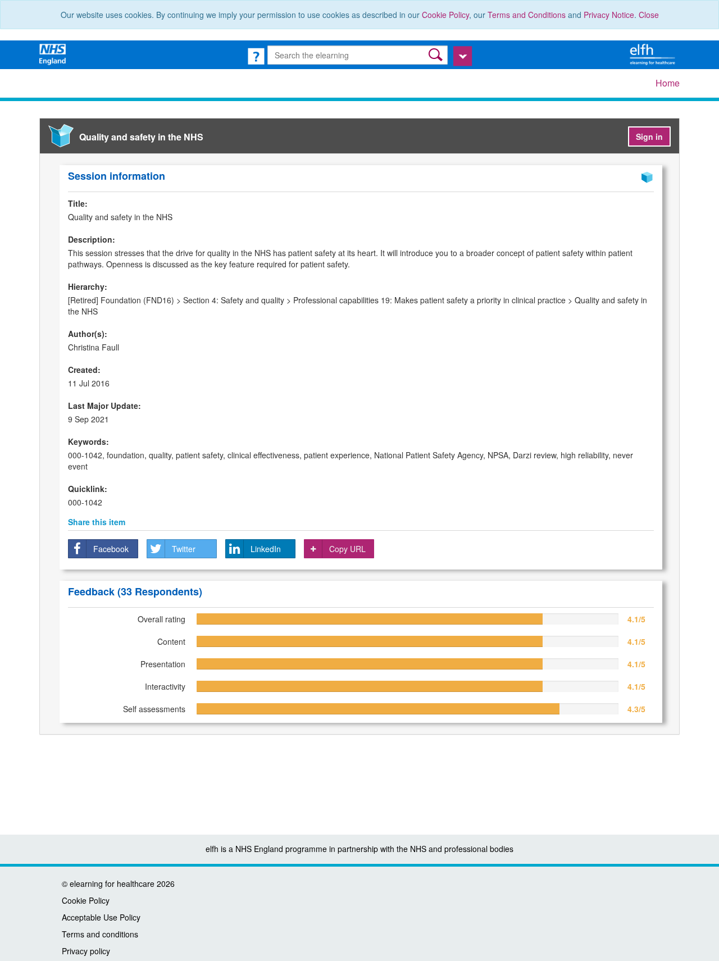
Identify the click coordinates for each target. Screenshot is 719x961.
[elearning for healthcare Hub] (654, 53)
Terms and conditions (100, 934)
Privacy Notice (609, 14)
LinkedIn (266, 548)
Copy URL (347, 548)
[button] (437, 54)
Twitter (183, 548)
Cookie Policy (445, 14)
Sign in (649, 136)
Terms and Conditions (527, 14)
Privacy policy (86, 951)
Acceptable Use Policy (101, 917)
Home (668, 82)
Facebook (111, 548)
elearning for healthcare (112, 883)
